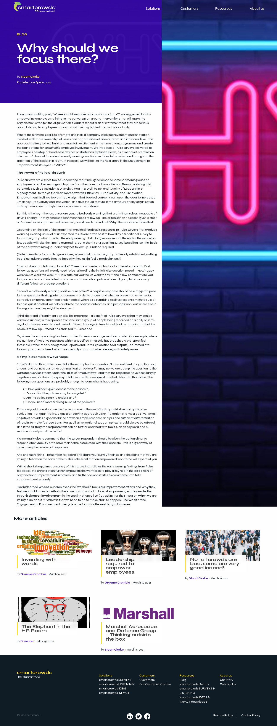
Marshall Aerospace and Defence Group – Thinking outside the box (131, 633)
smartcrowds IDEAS (113, 688)
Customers (147, 680)
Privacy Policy (223, 715)
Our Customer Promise (155, 684)
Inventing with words (38, 561)
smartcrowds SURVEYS (115, 680)
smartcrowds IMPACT (114, 693)
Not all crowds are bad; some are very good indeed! (214, 564)
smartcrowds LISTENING (116, 684)
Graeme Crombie (33, 574)
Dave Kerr (28, 641)
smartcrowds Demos (194, 684)
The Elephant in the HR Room (45, 628)
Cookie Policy (250, 715)
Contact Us (228, 684)
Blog (22, 34)
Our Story (226, 680)
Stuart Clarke (30, 76)
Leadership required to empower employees (120, 566)
